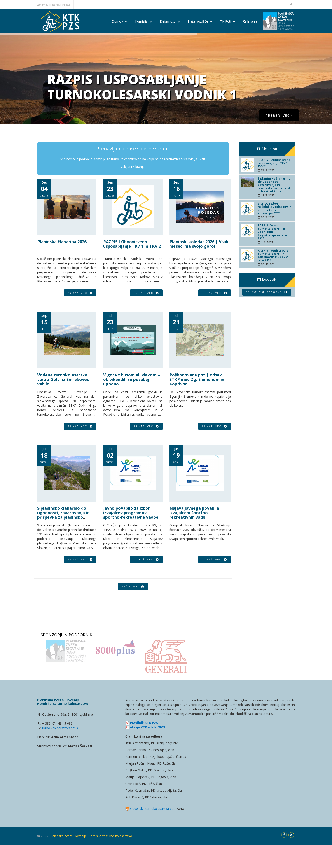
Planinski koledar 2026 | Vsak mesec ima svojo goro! (199, 244)
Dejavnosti (168, 21)
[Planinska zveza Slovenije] (66, 651)
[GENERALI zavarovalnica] (166, 656)
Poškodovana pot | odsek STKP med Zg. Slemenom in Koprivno (196, 379)
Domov (118, 21)
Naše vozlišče (198, 21)
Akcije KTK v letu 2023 (147, 727)
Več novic (131, 586)
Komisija (142, 21)
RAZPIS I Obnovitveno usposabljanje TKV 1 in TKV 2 (132, 244)
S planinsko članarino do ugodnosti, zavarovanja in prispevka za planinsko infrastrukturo (63, 514)
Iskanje (251, 21)
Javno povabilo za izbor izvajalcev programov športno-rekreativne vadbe (130, 512)
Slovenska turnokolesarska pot (152, 808)
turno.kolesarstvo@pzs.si (55, 4)
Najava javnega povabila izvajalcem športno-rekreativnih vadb (194, 512)
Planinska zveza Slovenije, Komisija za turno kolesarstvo (91, 836)
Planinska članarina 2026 (62, 241)
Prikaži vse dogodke (265, 292)
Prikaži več (78, 293)
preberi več (278, 115)
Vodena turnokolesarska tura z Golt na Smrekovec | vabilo (64, 379)
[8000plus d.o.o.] (115, 648)
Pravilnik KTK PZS (144, 723)
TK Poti (226, 21)
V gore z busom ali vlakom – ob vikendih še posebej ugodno (131, 379)
